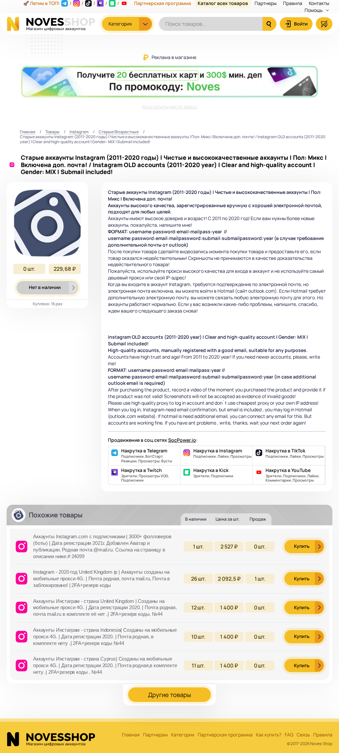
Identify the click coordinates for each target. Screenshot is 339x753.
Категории (182, 735)
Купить (302, 546)
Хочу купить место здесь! (169, 106)
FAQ (289, 735)
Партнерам (155, 735)
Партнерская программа (225, 735)
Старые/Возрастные (119, 132)
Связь (303, 735)
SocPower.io (182, 440)
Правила (322, 735)
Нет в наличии (45, 287)
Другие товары (169, 695)
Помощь (314, 10)
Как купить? (268, 735)
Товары (52, 132)
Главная (27, 132)
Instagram (79, 132)
